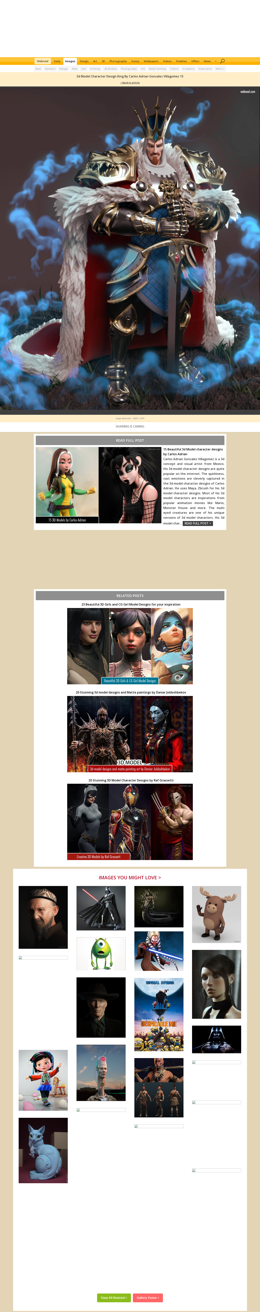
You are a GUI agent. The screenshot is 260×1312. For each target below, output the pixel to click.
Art (95, 61)
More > (220, 68)
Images (70, 61)
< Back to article (130, 82)
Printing (95, 68)
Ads (83, 68)
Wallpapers (151, 61)
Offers (195, 61)
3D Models (110, 68)
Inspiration (205, 68)
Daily (57, 61)
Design (84, 61)
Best (38, 68)
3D (103, 61)
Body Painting (157, 68)
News (207, 61)
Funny (135, 61)
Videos (167, 61)
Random (50, 68)
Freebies (181, 61)
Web (74, 68)
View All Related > (114, 1298)
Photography (118, 61)
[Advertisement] (130, 28)
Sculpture (188, 68)
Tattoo (174, 68)
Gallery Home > (148, 1298)
